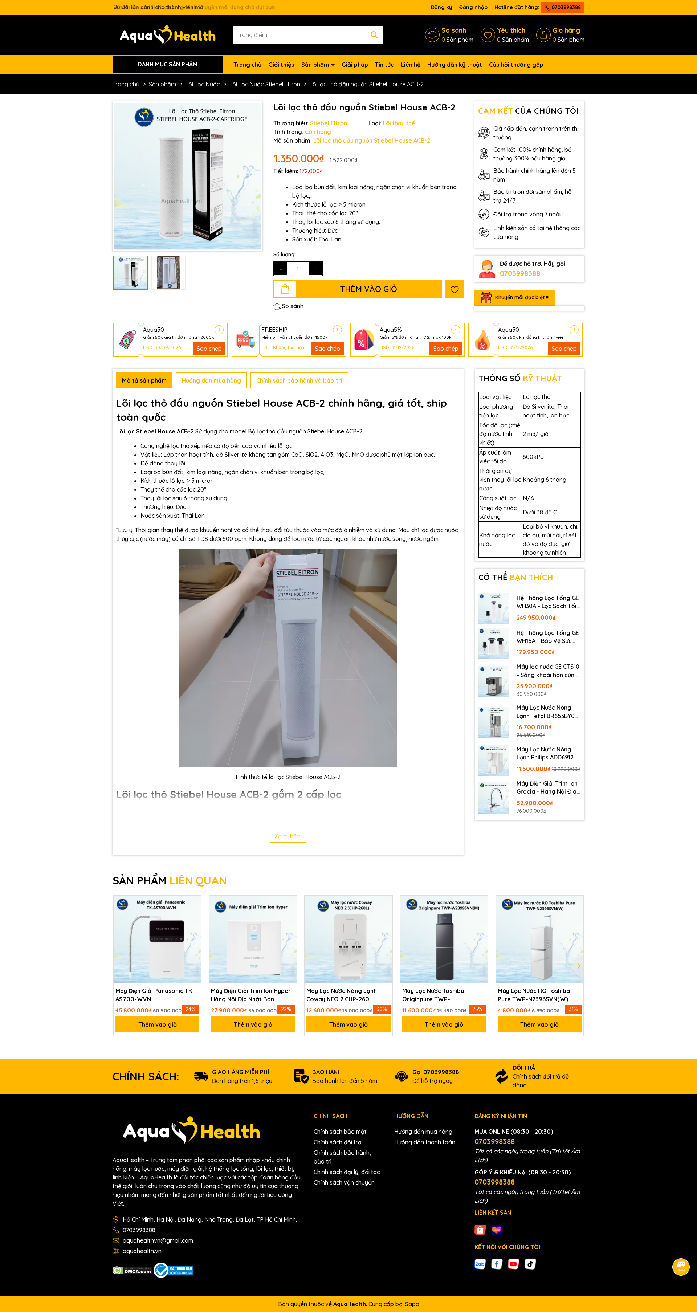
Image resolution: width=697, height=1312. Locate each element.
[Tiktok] (530, 1263)
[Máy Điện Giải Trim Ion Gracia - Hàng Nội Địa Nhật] (494, 798)
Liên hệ (410, 64)
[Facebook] (497, 1263)
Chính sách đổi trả (338, 1142)
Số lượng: (284, 254)
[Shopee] (480, 1229)
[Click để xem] (187, 176)
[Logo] (168, 34)
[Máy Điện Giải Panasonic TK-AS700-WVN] (157, 939)
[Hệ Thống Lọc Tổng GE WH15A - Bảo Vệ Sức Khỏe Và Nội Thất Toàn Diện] (494, 643)
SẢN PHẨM (170, 880)
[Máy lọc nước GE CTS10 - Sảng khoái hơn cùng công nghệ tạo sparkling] (494, 681)
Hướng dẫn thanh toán (424, 1142)
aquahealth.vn (142, 1251)
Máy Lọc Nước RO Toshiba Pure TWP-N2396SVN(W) (534, 994)
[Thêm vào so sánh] (193, 927)
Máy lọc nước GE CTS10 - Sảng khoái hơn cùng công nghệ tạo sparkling (548, 671)
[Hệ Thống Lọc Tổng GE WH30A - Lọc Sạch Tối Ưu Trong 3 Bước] (494, 608)
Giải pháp (355, 64)
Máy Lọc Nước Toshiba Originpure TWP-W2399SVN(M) (433, 995)
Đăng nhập (473, 7)
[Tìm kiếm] (374, 35)
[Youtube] (513, 1263)
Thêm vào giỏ (157, 1024)
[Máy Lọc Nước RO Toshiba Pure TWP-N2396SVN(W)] (539, 939)
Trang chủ (247, 64)
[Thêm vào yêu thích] (454, 289)
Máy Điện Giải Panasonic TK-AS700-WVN (155, 994)
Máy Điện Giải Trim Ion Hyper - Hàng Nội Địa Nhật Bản (253, 994)
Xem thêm (288, 836)
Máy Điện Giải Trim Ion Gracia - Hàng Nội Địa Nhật (547, 788)
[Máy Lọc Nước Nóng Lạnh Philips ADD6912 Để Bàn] (494, 760)
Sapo (412, 1304)
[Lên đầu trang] (681, 1246)
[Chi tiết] (219, 329)
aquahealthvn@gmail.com (158, 1240)
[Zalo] (480, 1263)
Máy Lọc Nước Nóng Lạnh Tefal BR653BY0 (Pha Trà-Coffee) (546, 712)
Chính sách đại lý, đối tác (347, 1171)
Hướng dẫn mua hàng (423, 1131)
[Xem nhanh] (193, 942)
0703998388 (565, 7)
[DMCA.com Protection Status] (132, 1269)
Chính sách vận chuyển (344, 1182)
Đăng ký (441, 7)
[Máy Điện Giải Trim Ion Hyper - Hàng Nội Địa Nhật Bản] (253, 939)
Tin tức (384, 64)
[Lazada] (497, 1229)
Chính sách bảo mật (340, 1131)
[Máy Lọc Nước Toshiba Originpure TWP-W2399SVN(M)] (444, 939)
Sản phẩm (315, 64)
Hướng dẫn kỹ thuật (454, 64)
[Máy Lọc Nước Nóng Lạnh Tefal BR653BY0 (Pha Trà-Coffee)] (494, 722)
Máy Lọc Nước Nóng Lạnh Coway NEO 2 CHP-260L (341, 994)
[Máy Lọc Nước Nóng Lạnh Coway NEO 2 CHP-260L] (348, 939)
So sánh (292, 306)
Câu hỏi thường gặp (516, 64)
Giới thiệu (281, 64)
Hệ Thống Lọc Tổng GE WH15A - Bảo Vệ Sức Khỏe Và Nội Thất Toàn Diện (548, 637)
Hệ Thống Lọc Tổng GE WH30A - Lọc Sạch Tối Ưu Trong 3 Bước (548, 602)
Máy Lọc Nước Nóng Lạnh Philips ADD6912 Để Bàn (545, 754)
